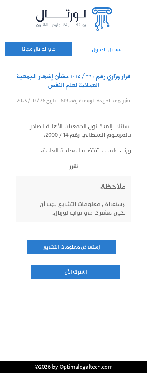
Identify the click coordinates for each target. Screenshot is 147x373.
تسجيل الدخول (107, 49)
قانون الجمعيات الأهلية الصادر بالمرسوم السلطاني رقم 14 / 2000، (80, 131)
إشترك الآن (76, 272)
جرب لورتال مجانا (39, 49)
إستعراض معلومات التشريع (71, 247)
